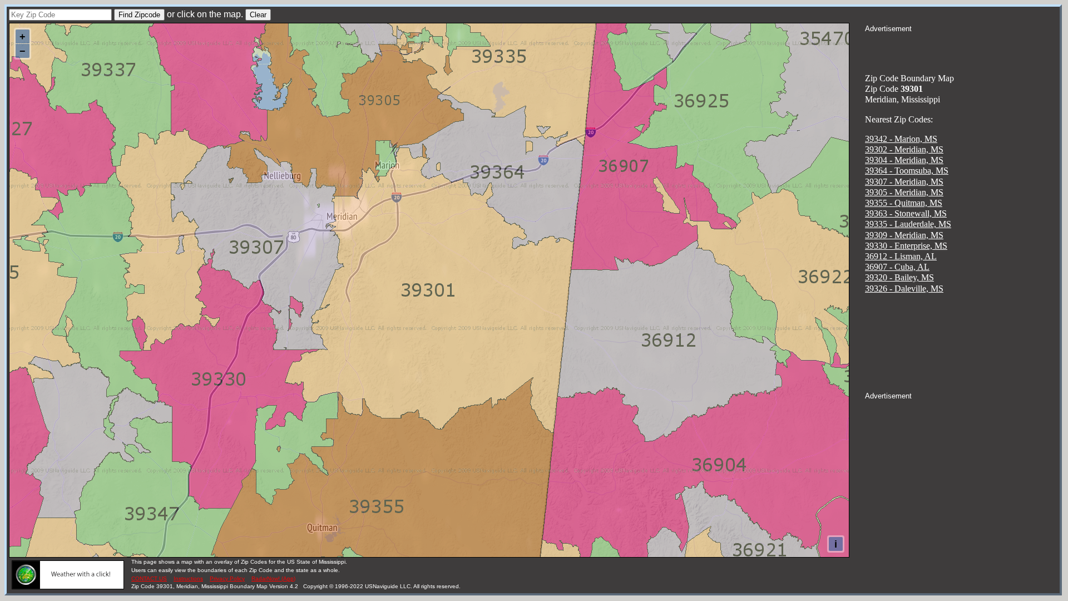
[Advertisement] (962, 48)
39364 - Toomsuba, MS (906, 170)
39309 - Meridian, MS (904, 235)
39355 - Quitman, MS (903, 203)
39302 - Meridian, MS (904, 149)
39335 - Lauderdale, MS (908, 224)
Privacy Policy (227, 578)
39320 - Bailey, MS (899, 277)
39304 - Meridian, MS (904, 160)
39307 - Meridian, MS (904, 181)
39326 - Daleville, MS (904, 288)
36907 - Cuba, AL (897, 267)
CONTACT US (149, 578)
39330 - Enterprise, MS (906, 245)
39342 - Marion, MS (901, 139)
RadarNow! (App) (273, 578)
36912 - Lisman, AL (901, 256)
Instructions (188, 578)
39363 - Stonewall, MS (906, 213)
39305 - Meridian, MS (904, 192)
